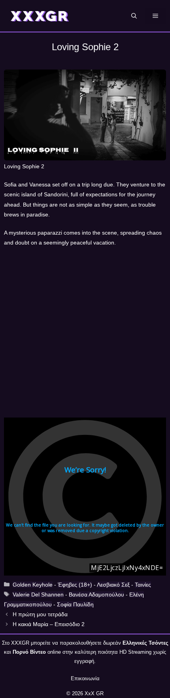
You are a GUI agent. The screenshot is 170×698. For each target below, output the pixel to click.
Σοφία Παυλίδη (75, 604)
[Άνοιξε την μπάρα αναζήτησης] (134, 16)
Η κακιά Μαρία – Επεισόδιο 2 (49, 624)
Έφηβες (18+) (75, 584)
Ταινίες (143, 584)
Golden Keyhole (33, 584)
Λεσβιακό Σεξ (113, 584)
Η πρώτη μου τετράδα (40, 614)
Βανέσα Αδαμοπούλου (96, 594)
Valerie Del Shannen (38, 594)
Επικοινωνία (85, 678)
